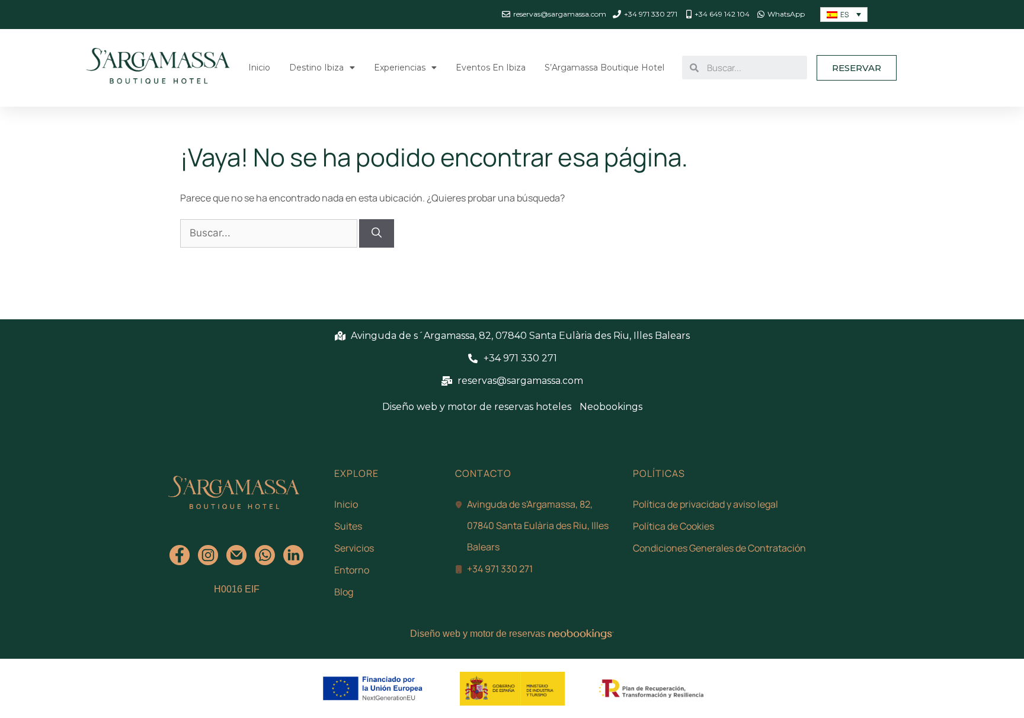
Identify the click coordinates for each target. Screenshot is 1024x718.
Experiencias (399, 67)
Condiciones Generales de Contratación (719, 547)
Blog (343, 591)
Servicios (354, 547)
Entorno (351, 569)
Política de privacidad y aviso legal (705, 504)
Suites (348, 526)
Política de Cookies (673, 526)
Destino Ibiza (316, 67)
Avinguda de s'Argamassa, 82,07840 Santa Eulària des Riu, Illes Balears (538, 525)
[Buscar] (376, 233)
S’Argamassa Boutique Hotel (604, 67)
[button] (857, 68)
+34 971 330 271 (500, 568)
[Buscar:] (269, 232)
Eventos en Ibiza (491, 67)
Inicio (259, 67)
